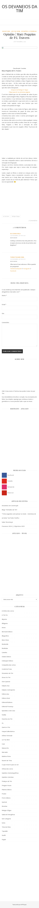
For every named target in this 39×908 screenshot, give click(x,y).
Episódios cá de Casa (8, 711)
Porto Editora (6, 798)
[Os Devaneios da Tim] (5, 22)
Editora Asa (5, 694)
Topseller (5, 831)
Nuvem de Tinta (7, 760)
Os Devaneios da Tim (19, 9)
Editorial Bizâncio (7, 702)
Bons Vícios (5, 640)
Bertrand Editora (7, 632)
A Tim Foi (5, 615)
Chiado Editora (6, 656)
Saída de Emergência (8, 814)
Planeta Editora (6, 789)
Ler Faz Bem (15, 31)
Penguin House (6, 785)
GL (3, 723)
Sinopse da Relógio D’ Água (19, 90)
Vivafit (4, 835)
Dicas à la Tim (6, 677)
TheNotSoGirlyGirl (17, 257)
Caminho (4, 652)
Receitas (4, 806)
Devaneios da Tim (7, 673)
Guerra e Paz (6, 727)
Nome (4, 295)
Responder (13, 238)
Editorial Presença (7, 706)
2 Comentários (33, 220)
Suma (3, 823)
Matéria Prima (6, 756)
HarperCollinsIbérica (8, 731)
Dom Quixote (6, 681)
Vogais (4, 839)
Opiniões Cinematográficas (10, 773)
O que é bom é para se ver (10, 765)
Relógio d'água (16, 216)
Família (4, 715)
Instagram (26, 268)
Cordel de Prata (7, 669)
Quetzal (4, 802)
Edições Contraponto (8, 690)
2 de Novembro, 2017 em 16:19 (17, 259)
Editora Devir (6, 698)
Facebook (13, 271)
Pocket (4, 794)
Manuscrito (5, 748)
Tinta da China (6, 827)
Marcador (5, 752)
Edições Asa (5, 686)
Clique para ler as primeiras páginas (19, 92)
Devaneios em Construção (10, 505)
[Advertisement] (19, 864)
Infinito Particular (7, 735)
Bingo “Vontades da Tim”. (10, 510)
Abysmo (4, 619)
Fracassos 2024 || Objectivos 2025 (13, 526)
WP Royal (23, 904)
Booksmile (5, 644)
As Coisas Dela (15, 233)
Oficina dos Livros (7, 769)
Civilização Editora (7, 661)
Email (4, 304)
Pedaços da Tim (7, 781)
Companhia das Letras (9, 665)
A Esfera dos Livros (8, 611)
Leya (3, 744)
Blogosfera (5, 636)
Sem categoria (6, 819)
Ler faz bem (6, 216)
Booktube (6, 31)
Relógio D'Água (6, 810)
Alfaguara (5, 623)
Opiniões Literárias (29, 31)
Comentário (5, 322)
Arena (3, 627)
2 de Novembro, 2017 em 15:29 (17, 235)
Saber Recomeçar (7, 522)
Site (3, 313)
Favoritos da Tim (7, 719)
